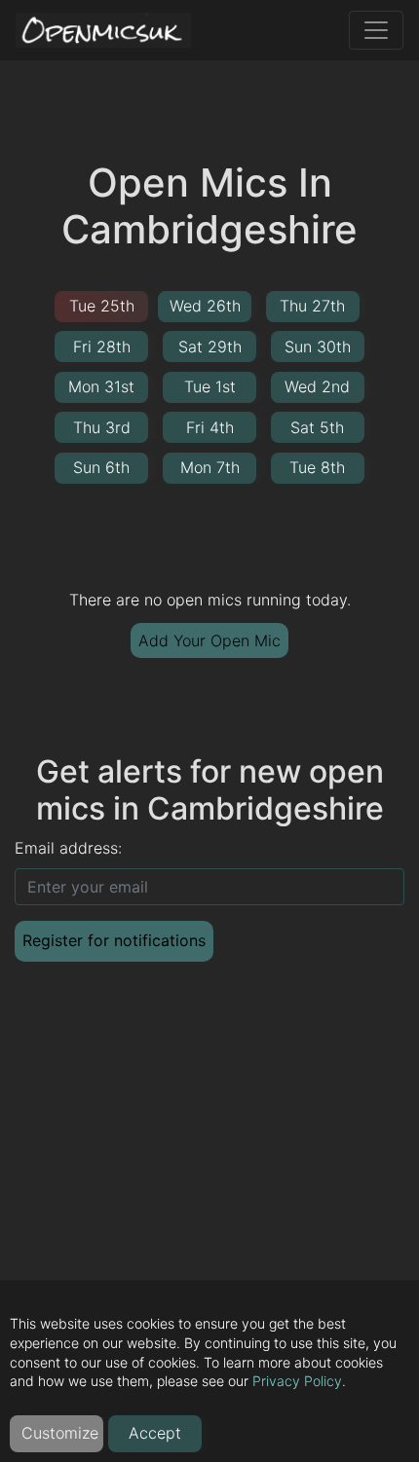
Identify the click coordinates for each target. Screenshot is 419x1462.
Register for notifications (114, 940)
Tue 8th (317, 467)
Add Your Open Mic (209, 640)
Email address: (68, 848)
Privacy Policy (297, 1380)
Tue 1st (210, 386)
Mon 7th (210, 467)
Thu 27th (312, 305)
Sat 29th (210, 346)
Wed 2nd (317, 386)
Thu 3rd (102, 427)
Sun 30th (318, 346)
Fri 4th (210, 427)
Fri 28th (102, 346)
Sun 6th (101, 467)
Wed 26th (205, 305)
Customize (59, 1433)
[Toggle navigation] (376, 30)
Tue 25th (101, 305)
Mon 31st (101, 386)
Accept (155, 1433)
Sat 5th (317, 427)
